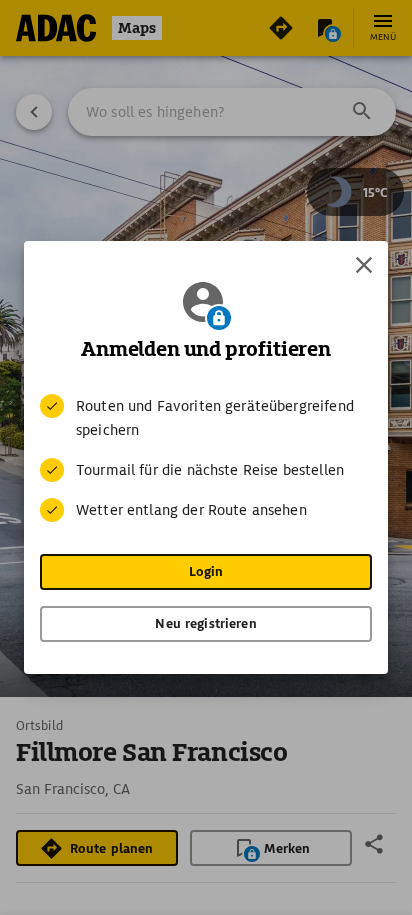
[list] (206, 458)
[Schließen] (364, 265)
